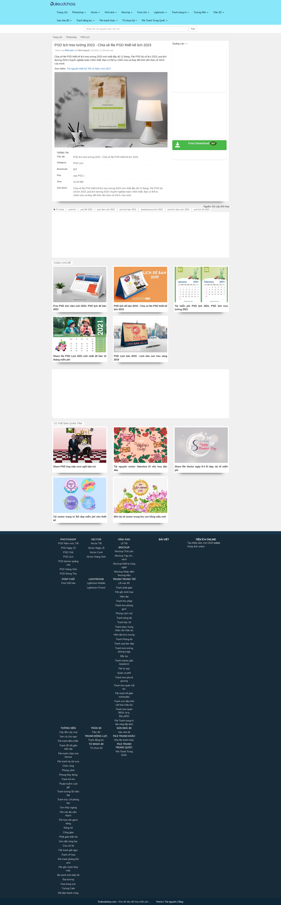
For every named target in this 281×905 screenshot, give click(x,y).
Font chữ (142, 12)
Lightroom (159, 12)
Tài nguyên (171, 901)
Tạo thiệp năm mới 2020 (200, 542)
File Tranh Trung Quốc (154, 20)
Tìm (193, 29)
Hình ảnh (110, 12)
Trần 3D (217, 12)
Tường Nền (200, 12)
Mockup (126, 12)
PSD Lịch (78, 163)
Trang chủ (62, 12)
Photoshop (78, 12)
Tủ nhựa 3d (128, 20)
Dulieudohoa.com (107, 901)
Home (159, 901)
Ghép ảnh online (196, 546)
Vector (94, 12)
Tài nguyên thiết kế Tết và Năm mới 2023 (89, 68)
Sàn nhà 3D (63, 20)
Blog (180, 901)
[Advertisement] (199, 69)
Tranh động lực (84, 20)
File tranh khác (108, 20)
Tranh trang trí (179, 12)
